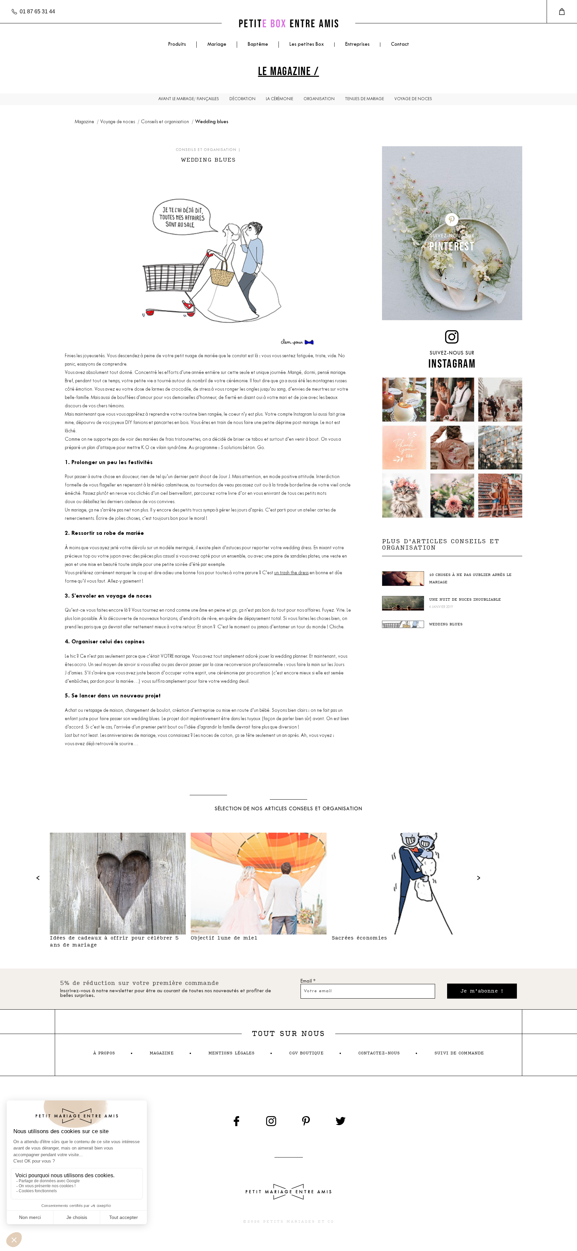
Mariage (216, 44)
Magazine (85, 122)
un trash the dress (291, 573)
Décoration (242, 99)
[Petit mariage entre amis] (288, 23)
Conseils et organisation (165, 122)
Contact (400, 44)
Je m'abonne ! (482, 991)
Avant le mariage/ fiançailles (188, 99)
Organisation (319, 99)
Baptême (258, 44)
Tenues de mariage (364, 99)
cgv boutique (306, 1053)
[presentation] (38, 878)
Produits (177, 44)
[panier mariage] (562, 11)
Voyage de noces (413, 99)
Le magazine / (288, 70)
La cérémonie (279, 99)
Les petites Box (307, 44)
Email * (308, 981)
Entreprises (357, 44)
